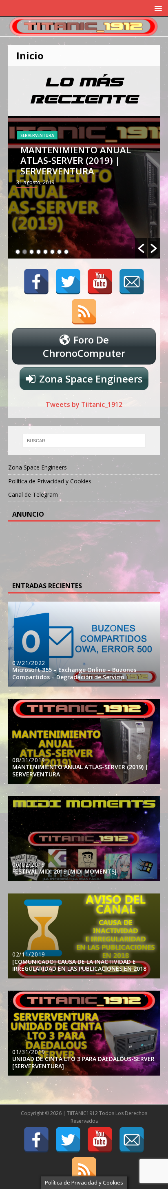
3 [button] (31, 251)
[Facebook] (36, 282)
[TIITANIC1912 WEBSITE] (84, 31)
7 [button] (59, 251)
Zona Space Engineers (91, 378)
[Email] (132, 282)
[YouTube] (100, 282)
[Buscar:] (84, 441)
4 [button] (38, 251)
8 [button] (66, 251)
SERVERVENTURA (37, 135)
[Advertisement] (77, 550)
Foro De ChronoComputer (84, 346)
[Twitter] (68, 282)
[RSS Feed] (84, 312)
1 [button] (17, 251)
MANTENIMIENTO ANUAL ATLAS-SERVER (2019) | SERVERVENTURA (75, 160)
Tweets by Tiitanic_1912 (84, 404)
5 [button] (45, 251)
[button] (141, 248)
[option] (84, 187)
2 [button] (24, 251)
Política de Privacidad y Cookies (49, 481)
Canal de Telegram (33, 494)
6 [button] (52, 251)
